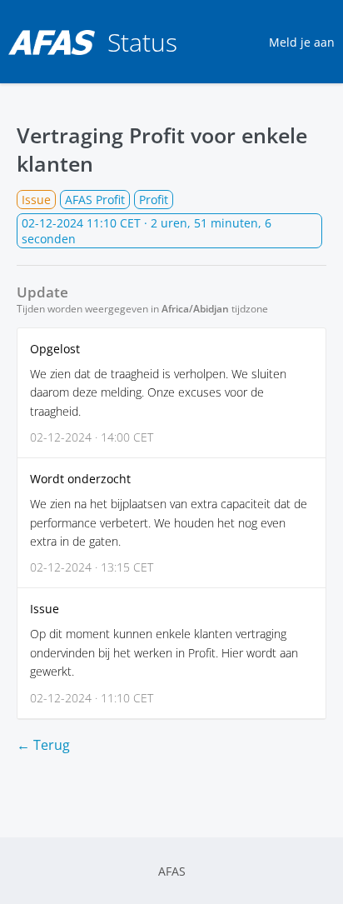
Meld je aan (302, 42)
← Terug (43, 745)
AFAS (172, 871)
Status (142, 42)
